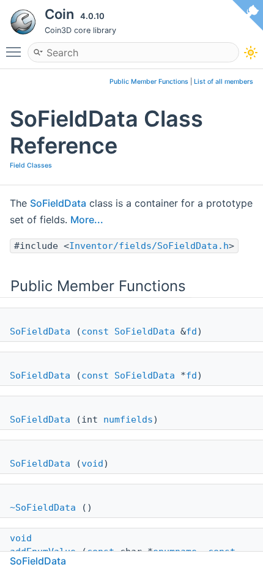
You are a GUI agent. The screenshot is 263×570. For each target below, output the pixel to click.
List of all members (223, 82)
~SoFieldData (43, 507)
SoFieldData (58, 203)
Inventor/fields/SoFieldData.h (149, 245)
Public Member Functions (148, 82)
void (92, 463)
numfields (128, 419)
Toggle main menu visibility (16, 51)
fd (191, 331)
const (95, 331)
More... (86, 219)
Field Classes (31, 165)
